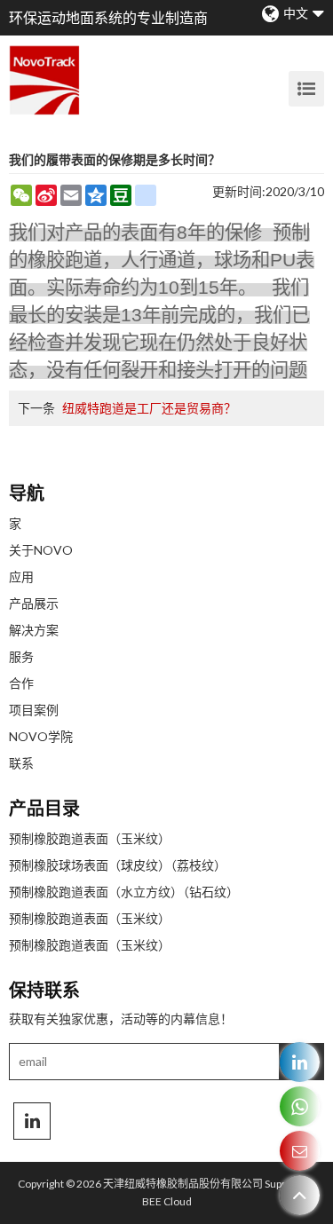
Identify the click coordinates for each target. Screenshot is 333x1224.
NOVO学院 (41, 736)
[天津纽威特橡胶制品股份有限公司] (44, 79)
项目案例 (34, 709)
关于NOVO (41, 549)
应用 (21, 576)
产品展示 (34, 603)
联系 (21, 762)
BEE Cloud (167, 1201)
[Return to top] (300, 1195)
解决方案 (34, 629)
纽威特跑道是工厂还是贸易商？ (149, 407)
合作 (21, 683)
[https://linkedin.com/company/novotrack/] (300, 1062)
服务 (21, 656)
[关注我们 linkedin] (32, 1121)
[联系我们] (300, 1151)
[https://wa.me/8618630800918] (300, 1106)
